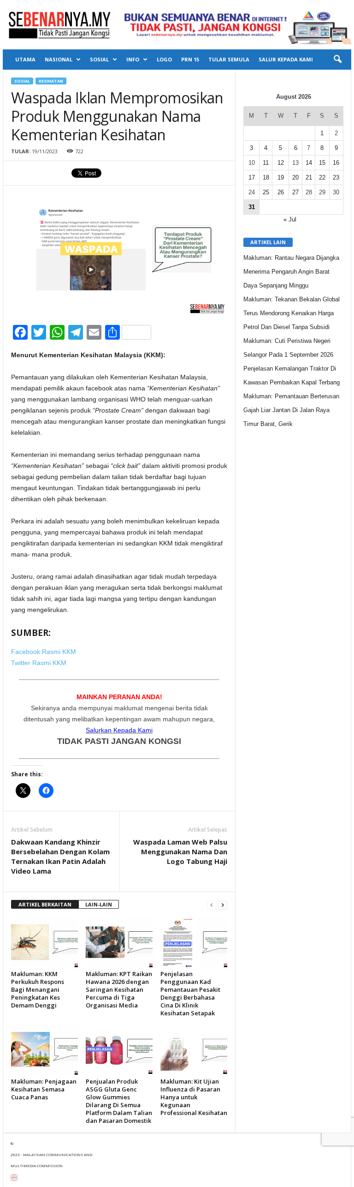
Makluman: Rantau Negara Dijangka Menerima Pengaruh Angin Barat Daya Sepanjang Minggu (291, 271)
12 (280, 162)
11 (266, 162)
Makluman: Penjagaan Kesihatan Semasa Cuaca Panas (44, 1089)
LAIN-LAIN (98, 904)
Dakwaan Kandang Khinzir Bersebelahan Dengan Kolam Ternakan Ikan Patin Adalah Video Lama (60, 856)
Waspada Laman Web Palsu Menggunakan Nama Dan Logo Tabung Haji (180, 851)
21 (309, 177)
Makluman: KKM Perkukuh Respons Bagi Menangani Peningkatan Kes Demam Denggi (37, 989)
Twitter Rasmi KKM (38, 662)
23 (336, 177)
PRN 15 (190, 59)
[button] (337, 59)
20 (295, 177)
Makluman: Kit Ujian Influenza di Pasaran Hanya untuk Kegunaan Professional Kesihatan (193, 1097)
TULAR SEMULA (228, 59)
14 (309, 162)
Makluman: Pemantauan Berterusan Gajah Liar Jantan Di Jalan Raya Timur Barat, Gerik (291, 410)
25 (266, 192)
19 (280, 177)
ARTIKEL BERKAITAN (44, 904)
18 (266, 177)
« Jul (289, 219)
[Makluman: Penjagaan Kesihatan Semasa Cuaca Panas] (44, 1050)
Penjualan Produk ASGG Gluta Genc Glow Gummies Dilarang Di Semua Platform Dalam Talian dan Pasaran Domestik (119, 1101)
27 (295, 192)
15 (322, 162)
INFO (132, 59)
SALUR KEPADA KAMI (286, 59)
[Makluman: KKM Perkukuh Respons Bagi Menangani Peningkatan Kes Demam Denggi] (44, 942)
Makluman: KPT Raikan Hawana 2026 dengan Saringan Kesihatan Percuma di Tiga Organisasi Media (119, 989)
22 (322, 177)
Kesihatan (51, 81)
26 (280, 192)
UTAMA (25, 59)
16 (336, 162)
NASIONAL (58, 59)
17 (251, 177)
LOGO (164, 59)
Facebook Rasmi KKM (43, 651)
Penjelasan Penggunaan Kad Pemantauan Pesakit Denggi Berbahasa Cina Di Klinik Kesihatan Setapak (190, 993)
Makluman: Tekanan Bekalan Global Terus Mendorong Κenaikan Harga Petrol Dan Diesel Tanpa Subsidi (291, 313)
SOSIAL (99, 59)
